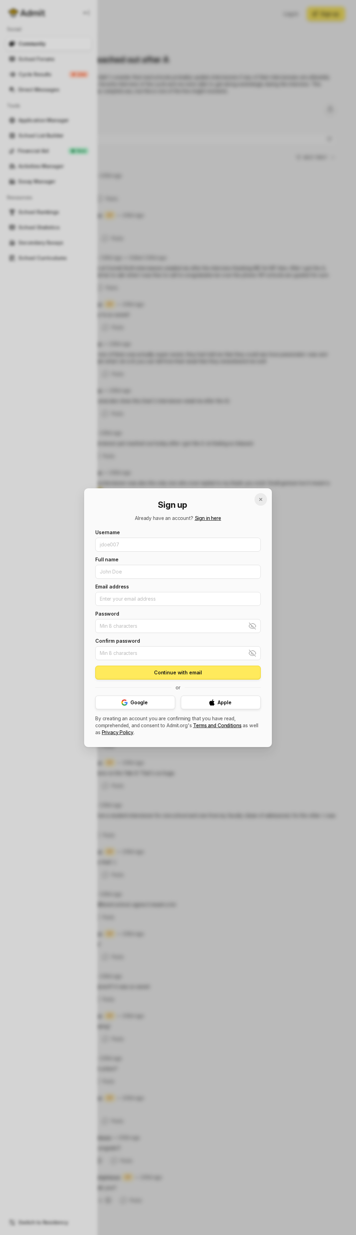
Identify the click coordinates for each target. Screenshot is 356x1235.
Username (107, 532)
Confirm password (117, 641)
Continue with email (178, 672)
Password (107, 613)
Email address (112, 586)
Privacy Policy (118, 732)
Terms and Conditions (217, 725)
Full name (107, 559)
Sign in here (208, 518)
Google (139, 702)
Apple (224, 702)
